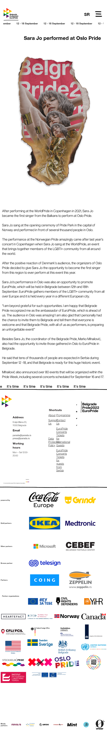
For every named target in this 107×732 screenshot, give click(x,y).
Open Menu (99, 14)
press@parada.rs (21, 438)
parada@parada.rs (22, 435)
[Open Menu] (99, 14)
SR (87, 14)
